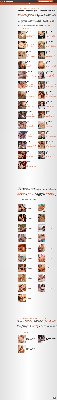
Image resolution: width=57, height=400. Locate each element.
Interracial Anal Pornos (29, 46)
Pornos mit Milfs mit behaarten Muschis (51, 46)
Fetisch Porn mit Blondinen (30, 96)
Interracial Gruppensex (49, 104)
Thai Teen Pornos (48, 156)
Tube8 (32, 321)
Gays (45, 17)
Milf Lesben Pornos (29, 124)
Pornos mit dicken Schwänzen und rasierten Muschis (51, 75)
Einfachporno (27, 321)
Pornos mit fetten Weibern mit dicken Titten (51, 95)
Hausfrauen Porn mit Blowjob (30, 116)
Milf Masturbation (49, 124)
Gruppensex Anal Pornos (50, 106)
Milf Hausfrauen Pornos (30, 115)
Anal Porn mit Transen (29, 165)
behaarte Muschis (29, 193)
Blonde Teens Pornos (29, 54)
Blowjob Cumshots (29, 66)
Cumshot (46, 193)
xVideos (26, 15)
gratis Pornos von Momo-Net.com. (27, 330)
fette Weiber (45, 190)
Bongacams (38, 325)
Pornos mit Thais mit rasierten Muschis (51, 155)
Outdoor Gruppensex (29, 146)
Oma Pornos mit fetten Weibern (51, 96)
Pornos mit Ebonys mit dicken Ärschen (51, 65)
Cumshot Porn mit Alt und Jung (50, 34)
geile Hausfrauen (20, 193)
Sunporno (49, 321)
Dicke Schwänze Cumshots (50, 76)
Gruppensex (50, 190)
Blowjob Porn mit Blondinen (30, 55)
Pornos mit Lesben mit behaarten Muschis (51, 44)
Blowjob (36, 190)
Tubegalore (19, 322)
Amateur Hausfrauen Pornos (30, 35)
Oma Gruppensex (48, 134)
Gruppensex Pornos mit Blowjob (51, 105)
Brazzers (45, 321)
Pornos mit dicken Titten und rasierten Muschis (31, 74)
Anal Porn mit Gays (29, 104)
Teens (54, 190)
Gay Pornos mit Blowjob (30, 106)
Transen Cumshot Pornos (30, 64)
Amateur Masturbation (49, 125)
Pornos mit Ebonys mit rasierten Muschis (51, 85)
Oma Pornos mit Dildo (29, 84)
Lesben (49, 17)
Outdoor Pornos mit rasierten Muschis (31, 145)
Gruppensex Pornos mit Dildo (30, 86)
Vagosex (53, 321)
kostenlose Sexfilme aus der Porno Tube (29, 187)
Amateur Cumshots (29, 34)
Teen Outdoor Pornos (29, 144)
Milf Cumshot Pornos (29, 65)
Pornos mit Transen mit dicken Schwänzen (31, 166)
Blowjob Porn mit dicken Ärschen (51, 54)
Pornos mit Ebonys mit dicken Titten (51, 86)
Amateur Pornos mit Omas (30, 36)
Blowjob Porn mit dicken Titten (50, 55)
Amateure (32, 190)
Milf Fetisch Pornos (29, 94)
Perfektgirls (25, 327)
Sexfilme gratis (47, 25)
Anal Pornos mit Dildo (29, 85)
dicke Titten (40, 190)
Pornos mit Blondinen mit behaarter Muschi (31, 56)
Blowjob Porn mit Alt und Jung (50, 35)
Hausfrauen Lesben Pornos (30, 114)
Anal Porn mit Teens (29, 45)
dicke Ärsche (49, 194)
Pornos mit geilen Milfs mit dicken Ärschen (51, 66)
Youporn (19, 15)
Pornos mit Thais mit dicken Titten (31, 76)
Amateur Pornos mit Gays (30, 105)
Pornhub (22, 15)
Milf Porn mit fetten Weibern (50, 94)
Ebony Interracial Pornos (50, 116)
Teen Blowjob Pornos (49, 56)
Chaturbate (34, 325)
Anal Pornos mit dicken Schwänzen (31, 44)
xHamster (31, 15)
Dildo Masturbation (49, 126)
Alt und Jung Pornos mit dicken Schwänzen (51, 36)
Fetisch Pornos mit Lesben (30, 95)
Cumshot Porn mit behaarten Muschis (51, 45)
